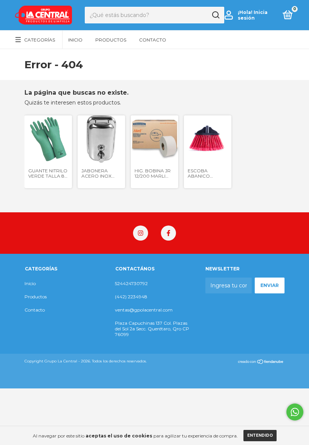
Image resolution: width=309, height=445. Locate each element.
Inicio (75, 40)
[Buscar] (215, 15)
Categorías (39, 40)
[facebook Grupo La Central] (168, 233)
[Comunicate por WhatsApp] (294, 412)
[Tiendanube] (261, 362)
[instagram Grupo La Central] (140, 233)
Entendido (260, 435)
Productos (110, 40)
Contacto (152, 40)
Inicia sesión (253, 15)
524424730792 (131, 283)
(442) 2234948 (131, 296)
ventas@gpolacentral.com (144, 310)
